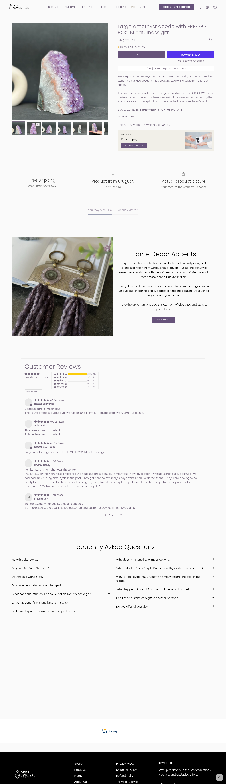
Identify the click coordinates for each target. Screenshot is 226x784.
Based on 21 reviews (36, 377)
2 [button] (109, 514)
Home (78, 775)
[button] (199, 7)
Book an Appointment (176, 7)
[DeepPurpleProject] (19, 7)
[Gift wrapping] (198, 140)
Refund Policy (125, 775)
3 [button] (113, 514)
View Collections (164, 320)
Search (79, 763)
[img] (211, 40)
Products (80, 769)
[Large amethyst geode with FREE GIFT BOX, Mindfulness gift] (18, 128)
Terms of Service (127, 781)
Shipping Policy (126, 769)
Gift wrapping (129, 139)
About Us (80, 781)
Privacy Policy (125, 763)
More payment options (191, 60)
